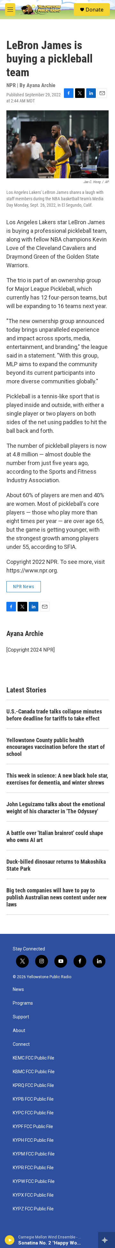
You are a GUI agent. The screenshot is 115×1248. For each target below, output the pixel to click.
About (19, 1030)
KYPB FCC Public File (33, 1099)
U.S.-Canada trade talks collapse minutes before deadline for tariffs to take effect (54, 715)
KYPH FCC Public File (33, 1140)
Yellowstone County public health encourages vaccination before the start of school (55, 747)
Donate (94, 9)
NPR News (23, 586)
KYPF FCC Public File (33, 1126)
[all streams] (106, 1240)
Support (21, 1017)
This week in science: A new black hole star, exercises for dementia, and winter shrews (57, 779)
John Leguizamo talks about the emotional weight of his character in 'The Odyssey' (55, 808)
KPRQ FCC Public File (33, 1085)
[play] (10, 1240)
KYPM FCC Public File (34, 1154)
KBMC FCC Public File (34, 1071)
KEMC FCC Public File (33, 1058)
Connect (21, 1044)
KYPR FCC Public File (33, 1167)
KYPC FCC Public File (33, 1113)
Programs (23, 1003)
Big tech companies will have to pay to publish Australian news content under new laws (56, 897)
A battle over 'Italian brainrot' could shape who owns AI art (54, 836)
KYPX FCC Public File (33, 1195)
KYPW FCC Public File (34, 1181)
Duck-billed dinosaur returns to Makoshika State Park (56, 865)
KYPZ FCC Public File (33, 1209)
